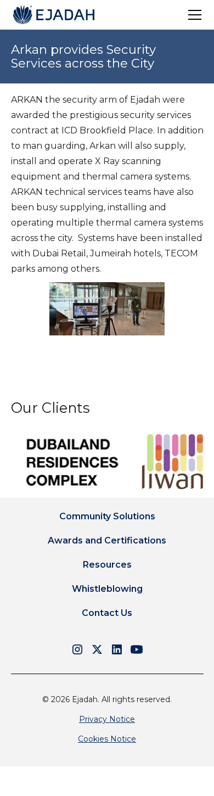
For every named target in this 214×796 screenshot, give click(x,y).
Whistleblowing (107, 589)
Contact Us (107, 613)
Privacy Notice (107, 719)
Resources (107, 564)
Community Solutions (107, 516)
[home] (54, 15)
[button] (193, 15)
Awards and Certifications (107, 540)
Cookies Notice (107, 739)
